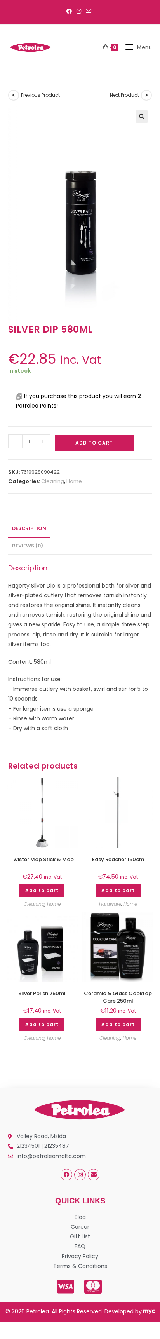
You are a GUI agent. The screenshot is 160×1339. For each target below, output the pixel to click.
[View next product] (146, 95)
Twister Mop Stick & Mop (42, 859)
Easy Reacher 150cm (118, 859)
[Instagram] (80, 1174)
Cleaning (52, 481)
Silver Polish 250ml (42, 993)
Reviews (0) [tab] (27, 545)
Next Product (124, 95)
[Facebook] (66, 1174)
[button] (142, 116)
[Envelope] (93, 1174)
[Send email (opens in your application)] (88, 11)
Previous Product (40, 95)
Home (74, 481)
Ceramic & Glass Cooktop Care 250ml (118, 997)
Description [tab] (29, 528)
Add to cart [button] (42, 890)
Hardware (110, 904)
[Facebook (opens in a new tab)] (70, 11)
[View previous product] (13, 95)
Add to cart (94, 442)
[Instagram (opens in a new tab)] (78, 11)
